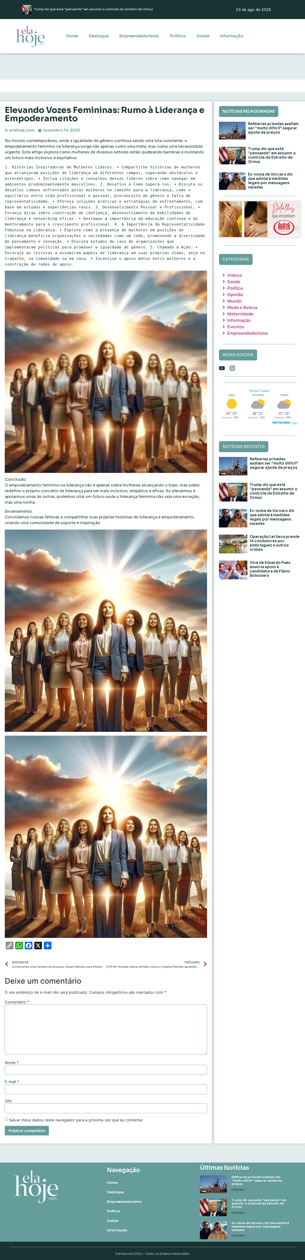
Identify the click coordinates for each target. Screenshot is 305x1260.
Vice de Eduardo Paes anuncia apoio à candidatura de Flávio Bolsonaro (270, 569)
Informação (231, 36)
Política (178, 36)
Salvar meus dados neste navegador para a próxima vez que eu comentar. (76, 1120)
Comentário (17, 1002)
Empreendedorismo (139, 36)
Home (72, 36)
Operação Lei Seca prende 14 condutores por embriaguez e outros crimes (275, 543)
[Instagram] (232, 368)
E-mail (12, 1081)
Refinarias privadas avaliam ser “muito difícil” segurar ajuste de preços (273, 128)
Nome (12, 1062)
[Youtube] (222, 368)
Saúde (202, 36)
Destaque (99, 36)
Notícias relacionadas (249, 111)
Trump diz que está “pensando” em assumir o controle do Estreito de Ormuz (272, 155)
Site (8, 1101)
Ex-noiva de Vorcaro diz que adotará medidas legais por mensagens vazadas (270, 180)
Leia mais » (238, 1189)
